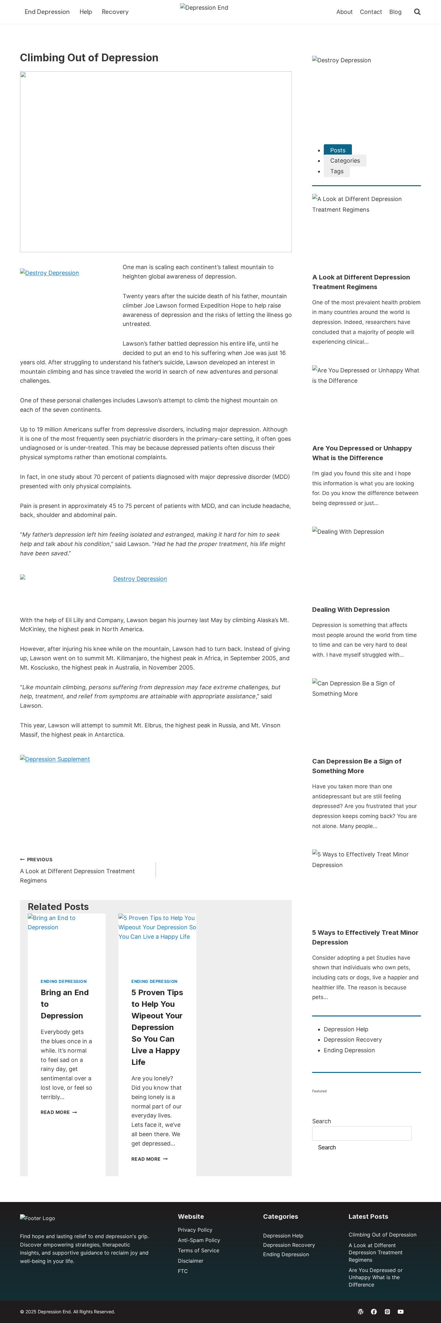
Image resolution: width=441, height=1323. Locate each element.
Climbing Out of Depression (382, 1234)
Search (321, 1121)
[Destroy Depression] (68, 308)
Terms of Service (198, 1250)
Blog (395, 11)
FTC (183, 1271)
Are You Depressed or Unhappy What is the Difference (376, 1277)
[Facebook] (374, 1312)
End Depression (47, 12)
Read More (59, 1112)
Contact (371, 11)
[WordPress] (360, 1312)
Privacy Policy (195, 1230)
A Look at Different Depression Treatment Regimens (77, 870)
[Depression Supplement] (156, 795)
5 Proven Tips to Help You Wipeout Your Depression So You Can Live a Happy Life (157, 1027)
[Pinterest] (387, 1312)
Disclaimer (190, 1260)
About (344, 11)
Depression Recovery (353, 1039)
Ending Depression (64, 981)
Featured (319, 1091)
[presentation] (67, 939)
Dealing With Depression (351, 609)
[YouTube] (400, 1312)
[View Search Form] (414, 11)
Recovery (115, 12)
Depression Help (346, 1029)
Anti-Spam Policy (199, 1240)
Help (86, 12)
